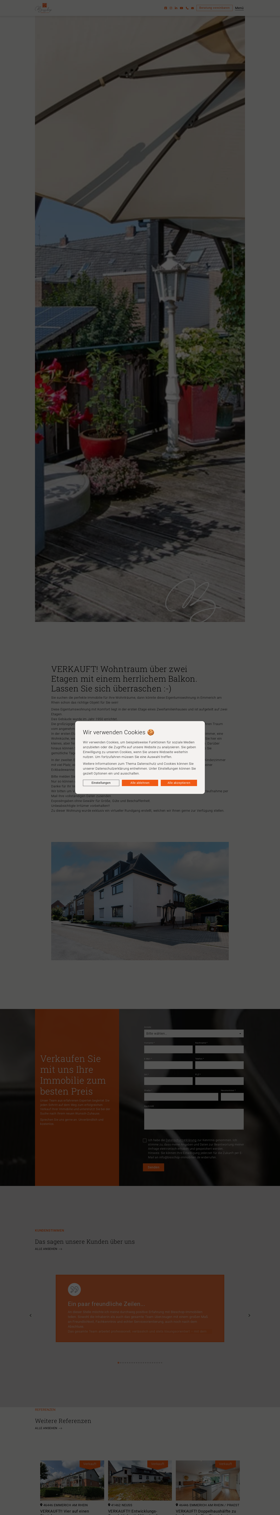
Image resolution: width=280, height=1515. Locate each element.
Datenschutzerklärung (112, 768)
